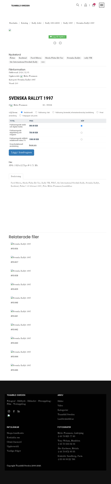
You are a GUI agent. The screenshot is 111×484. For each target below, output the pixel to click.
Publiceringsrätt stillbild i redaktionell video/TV (19, 139)
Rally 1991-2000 (52, 23)
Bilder (60, 401)
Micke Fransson (30, 76)
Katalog (24, 23)
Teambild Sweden (66, 415)
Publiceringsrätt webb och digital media (18, 126)
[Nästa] (60, 43)
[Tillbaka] (54, 43)
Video (60, 406)
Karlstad (23, 58)
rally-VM (88, 58)
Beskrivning (16, 176)
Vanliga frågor (14, 451)
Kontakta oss (13, 438)
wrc (43, 62)
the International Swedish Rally (23, 62)
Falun (12, 58)
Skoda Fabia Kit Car (54, 58)
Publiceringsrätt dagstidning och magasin (16, 133)
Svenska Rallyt (73, 58)
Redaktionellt (28, 112)
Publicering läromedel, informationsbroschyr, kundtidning (75, 112)
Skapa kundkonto (15, 433)
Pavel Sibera (36, 58)
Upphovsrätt (13, 446)
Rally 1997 (68, 23)
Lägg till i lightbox (58, 37)
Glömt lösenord (14, 442)
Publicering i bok (44, 112)
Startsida (13, 23)
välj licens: (13, 112)
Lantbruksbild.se (66, 419)
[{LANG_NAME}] (9, 415)
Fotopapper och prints (29, 116)
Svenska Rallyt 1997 (85, 23)
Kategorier (63, 410)
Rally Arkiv (37, 23)
